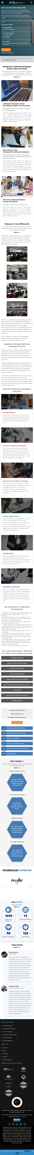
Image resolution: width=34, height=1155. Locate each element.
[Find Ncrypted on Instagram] (24, 1124)
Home (2, 58)
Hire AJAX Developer (8, 1031)
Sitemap (5, 1056)
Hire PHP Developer (7, 1025)
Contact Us (5, 1053)
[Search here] (2, 2)
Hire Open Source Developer (23, 58)
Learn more (27, 1151)
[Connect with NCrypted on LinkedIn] (17, 1124)
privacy (20, 1116)
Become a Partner (7, 1059)
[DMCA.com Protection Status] (17, 1119)
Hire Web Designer (7, 1037)
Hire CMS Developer (7, 1040)
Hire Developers (10, 58)
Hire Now (6, 49)
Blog (4, 1050)
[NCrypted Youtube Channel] (20, 1124)
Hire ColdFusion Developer (9, 1028)
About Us (5, 1047)
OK (17, 1153)
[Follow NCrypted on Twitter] (13, 1124)
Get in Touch (17, 722)
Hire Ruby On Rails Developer (10, 1034)
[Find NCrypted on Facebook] (9, 1124)
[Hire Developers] (17, 2)
